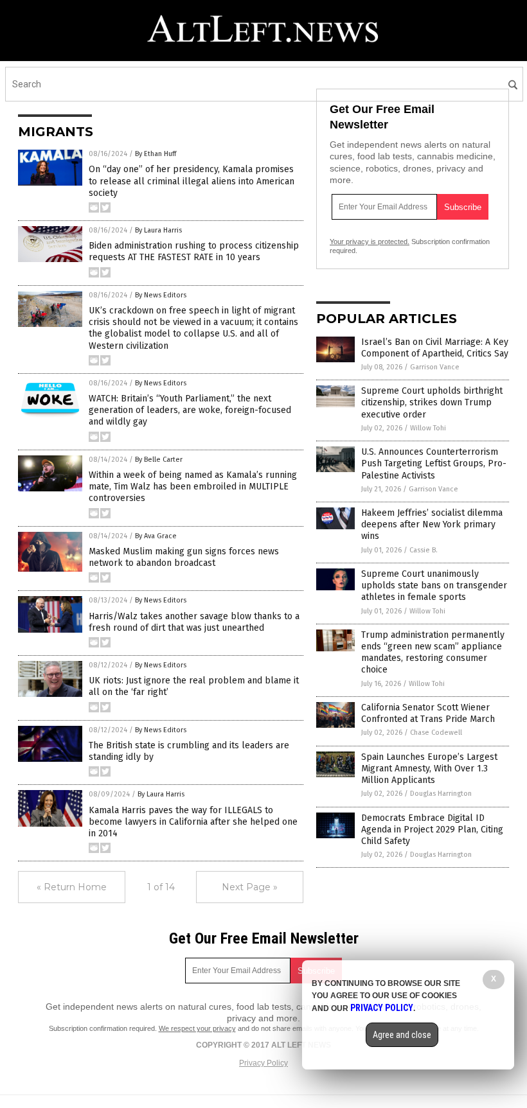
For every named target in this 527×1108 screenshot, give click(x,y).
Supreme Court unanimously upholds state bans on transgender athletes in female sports (434, 585)
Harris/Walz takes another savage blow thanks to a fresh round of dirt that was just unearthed (194, 622)
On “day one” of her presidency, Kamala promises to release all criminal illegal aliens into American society (191, 181)
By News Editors (160, 295)
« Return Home (72, 887)
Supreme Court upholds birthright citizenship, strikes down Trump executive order (432, 402)
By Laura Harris (158, 230)
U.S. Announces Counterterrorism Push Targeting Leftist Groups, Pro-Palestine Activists (433, 463)
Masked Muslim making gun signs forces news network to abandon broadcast (184, 557)
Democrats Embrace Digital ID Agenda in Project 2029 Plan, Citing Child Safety (432, 830)
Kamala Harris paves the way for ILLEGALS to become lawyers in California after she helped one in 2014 (193, 822)
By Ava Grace (156, 536)
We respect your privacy (197, 1028)
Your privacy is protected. (369, 241)
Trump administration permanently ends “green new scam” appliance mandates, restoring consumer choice (433, 652)
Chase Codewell (436, 732)
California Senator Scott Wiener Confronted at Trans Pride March (428, 713)
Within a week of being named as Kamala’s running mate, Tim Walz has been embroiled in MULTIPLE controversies (193, 487)
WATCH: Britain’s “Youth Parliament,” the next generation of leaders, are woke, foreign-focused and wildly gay (190, 410)
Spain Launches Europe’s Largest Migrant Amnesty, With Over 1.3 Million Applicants (429, 769)
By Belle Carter (159, 459)
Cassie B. (423, 550)
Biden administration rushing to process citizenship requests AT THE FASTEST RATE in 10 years (194, 251)
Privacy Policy (263, 1063)
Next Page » (250, 887)
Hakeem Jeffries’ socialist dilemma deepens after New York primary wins (432, 524)
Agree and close (402, 1035)
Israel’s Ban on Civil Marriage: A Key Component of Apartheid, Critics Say (434, 348)
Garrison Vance (435, 367)
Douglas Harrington (441, 793)
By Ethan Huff (155, 154)
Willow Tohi (428, 428)
